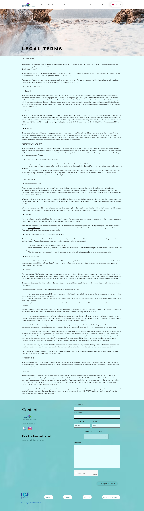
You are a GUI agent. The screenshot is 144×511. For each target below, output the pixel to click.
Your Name (78, 412)
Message (77, 442)
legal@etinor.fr (32, 69)
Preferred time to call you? (94, 431)
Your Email (78, 405)
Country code (79, 421)
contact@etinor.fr (34, 228)
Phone (94, 421)
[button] (72, 4)
